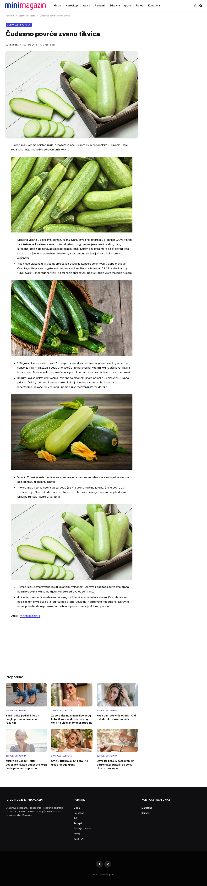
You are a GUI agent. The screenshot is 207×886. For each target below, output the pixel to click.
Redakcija (14, 44)
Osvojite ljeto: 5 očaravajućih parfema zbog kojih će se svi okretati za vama (115, 764)
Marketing (147, 807)
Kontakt (145, 813)
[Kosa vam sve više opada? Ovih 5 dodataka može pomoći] (117, 694)
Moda (57, 5)
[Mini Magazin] (25, 5)
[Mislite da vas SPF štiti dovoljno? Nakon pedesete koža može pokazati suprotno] (26, 740)
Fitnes (139, 5)
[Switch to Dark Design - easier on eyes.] (195, 5)
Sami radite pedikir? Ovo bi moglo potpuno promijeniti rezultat (23, 719)
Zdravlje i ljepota (120, 5)
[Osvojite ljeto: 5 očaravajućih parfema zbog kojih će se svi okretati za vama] (117, 740)
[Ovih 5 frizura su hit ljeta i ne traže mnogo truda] (71, 740)
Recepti (100, 5)
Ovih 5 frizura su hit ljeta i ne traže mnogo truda (69, 762)
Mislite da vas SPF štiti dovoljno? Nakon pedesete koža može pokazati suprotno (26, 764)
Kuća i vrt (154, 5)
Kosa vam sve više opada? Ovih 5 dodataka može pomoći (117, 717)
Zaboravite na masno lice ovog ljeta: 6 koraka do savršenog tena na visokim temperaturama (71, 719)
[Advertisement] (71, 644)
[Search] (200, 5)
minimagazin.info (30, 615)
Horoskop (71, 5)
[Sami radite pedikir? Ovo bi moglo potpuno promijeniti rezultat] (26, 694)
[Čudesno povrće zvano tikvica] (72, 94)
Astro (86, 5)
